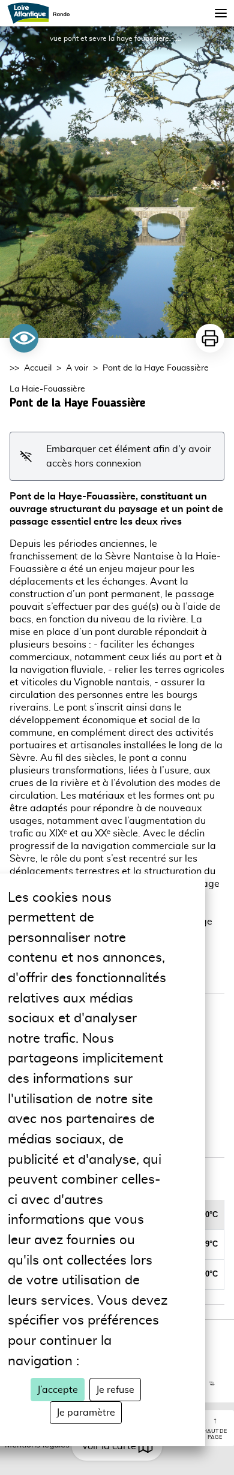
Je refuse (115, 1390)
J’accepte (57, 1390)
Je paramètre (85, 1412)
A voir (77, 368)
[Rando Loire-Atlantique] (42, 13)
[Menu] (221, 13)
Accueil (38, 368)
